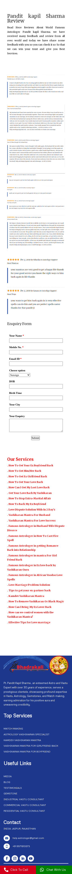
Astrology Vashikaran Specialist (26, 734)
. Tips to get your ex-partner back (29, 590)
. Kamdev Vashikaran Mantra (25, 596)
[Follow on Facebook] (7, 858)
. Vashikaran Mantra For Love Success (31, 520)
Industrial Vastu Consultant (24, 799)
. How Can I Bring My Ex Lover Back (29, 606)
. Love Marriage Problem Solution (28, 584)
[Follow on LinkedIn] (23, 858)
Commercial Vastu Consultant (25, 805)
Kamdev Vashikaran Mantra (22, 740)
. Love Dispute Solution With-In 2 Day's (31, 509)
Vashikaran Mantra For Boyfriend (27, 751)
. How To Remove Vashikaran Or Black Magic (35, 601)
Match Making (13, 728)
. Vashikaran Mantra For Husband (28, 514)
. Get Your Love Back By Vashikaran (29, 493)
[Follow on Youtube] (31, 858)
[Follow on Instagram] (15, 858)
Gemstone (10, 793)
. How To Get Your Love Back (25, 482)
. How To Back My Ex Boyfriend (26, 503)
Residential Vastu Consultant (24, 810)
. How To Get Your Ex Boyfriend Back (30, 465)
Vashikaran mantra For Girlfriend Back (31, 745)
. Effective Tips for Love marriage (28, 622)
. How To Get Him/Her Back (24, 470)
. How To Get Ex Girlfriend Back (27, 476)
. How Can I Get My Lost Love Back (28, 487)
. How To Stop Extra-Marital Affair (29, 498)
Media (8, 776)
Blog (7, 782)
